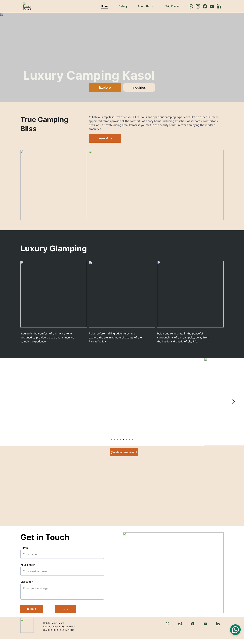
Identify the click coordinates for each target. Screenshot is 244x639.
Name (24, 547)
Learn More (105, 138)
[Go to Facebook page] (206, 6)
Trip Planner (173, 6)
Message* (26, 581)
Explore (105, 87)
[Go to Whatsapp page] (192, 6)
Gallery (123, 6)
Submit (31, 609)
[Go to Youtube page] (213, 6)
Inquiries (139, 87)
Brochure (65, 609)
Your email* (27, 564)
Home (104, 6)
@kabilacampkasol (124, 452)
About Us (143, 6)
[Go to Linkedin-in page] (219, 6)
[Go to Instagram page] (199, 6)
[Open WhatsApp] (235, 629)
